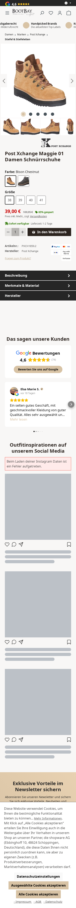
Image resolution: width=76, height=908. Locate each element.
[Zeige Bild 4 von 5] (45, 114)
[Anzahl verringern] (8, 232)
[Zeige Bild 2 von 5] (30, 114)
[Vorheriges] (4, 80)
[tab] (38, 275)
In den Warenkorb (51, 232)
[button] (5, 404)
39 (20, 200)
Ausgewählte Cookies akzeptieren (38, 885)
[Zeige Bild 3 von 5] (38, 114)
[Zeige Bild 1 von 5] (23, 114)
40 (31, 200)
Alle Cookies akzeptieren (38, 894)
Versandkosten (38, 216)
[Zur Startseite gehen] (23, 12)
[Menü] (8, 13)
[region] (38, 89)
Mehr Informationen (48, 818)
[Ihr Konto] (59, 13)
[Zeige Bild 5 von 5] (52, 114)
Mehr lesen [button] (18, 419)
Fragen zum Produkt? (18, 258)
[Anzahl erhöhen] (22, 232)
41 (41, 200)
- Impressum (23, 902)
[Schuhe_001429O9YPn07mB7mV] (38, 81)
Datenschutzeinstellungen (38, 876)
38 (9, 200)
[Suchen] (41, 13)
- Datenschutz (53, 902)
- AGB (38, 902)
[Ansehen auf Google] (14, 391)
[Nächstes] (72, 80)
